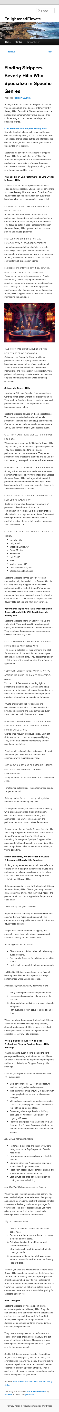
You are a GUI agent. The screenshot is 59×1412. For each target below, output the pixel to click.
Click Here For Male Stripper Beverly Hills (25, 128)
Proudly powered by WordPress (37, 1405)
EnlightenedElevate (22, 19)
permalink (30, 1394)
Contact (18, 41)
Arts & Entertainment (36, 1391)
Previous (9, 51)
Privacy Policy (33, 41)
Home (8, 41)
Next (51, 51)
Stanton (8, 1394)
